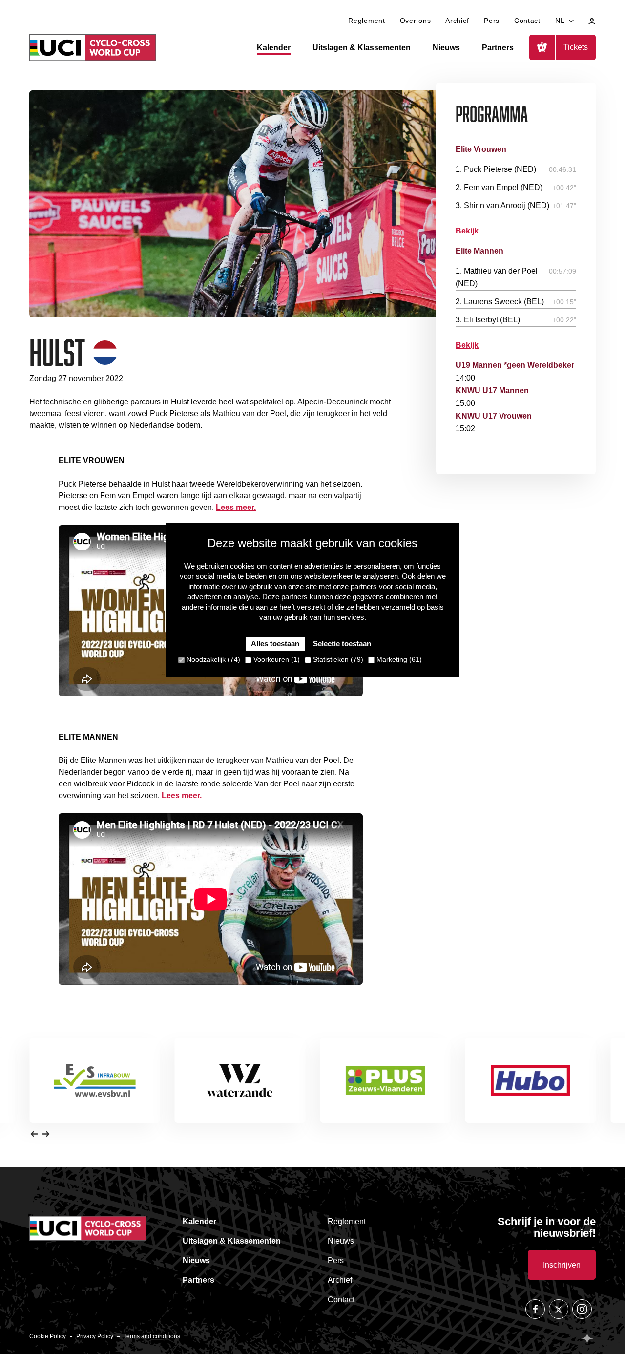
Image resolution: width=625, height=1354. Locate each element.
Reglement (366, 20)
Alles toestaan (275, 643)
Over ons (415, 20)
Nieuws (446, 47)
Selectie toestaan (342, 643)
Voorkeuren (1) (275, 659)
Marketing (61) (398, 659)
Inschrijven (562, 1265)
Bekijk (467, 230)
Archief (457, 20)
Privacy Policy (94, 1336)
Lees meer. (236, 507)
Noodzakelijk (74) (212, 659)
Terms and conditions (152, 1336)
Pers (492, 20)
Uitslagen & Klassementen (361, 47)
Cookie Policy (47, 1336)
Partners (498, 47)
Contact (527, 20)
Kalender (274, 47)
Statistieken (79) (337, 659)
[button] (34, 1134)
